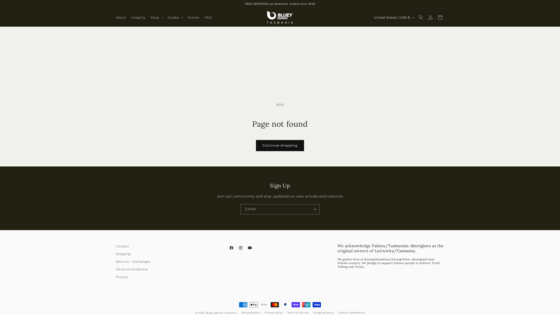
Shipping (123, 254)
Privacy (122, 277)
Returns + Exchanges (133, 262)
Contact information (351, 312)
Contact (122, 246)
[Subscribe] (314, 209)
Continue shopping (280, 145)
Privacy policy (273, 312)
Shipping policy (323, 312)
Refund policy (251, 312)
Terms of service (298, 312)
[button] (156, 17)
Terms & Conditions (132, 269)
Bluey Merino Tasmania (221, 312)
